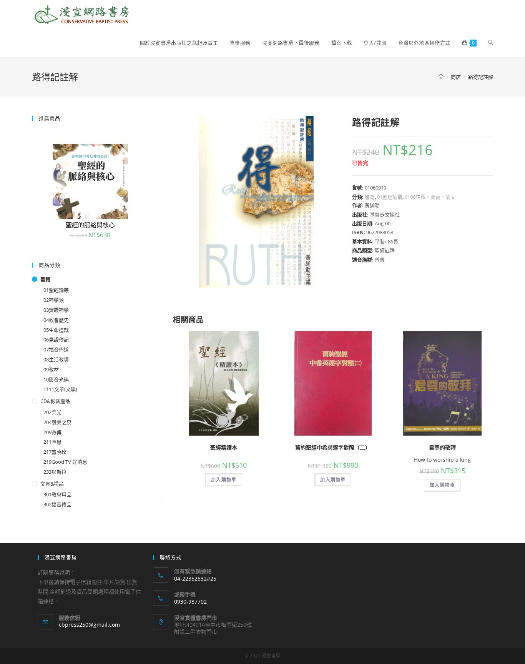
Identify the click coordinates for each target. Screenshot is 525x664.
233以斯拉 (54, 471)
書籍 (370, 196)
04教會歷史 (56, 319)
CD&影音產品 (55, 401)
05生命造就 (56, 329)
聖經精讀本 (223, 447)
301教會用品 (57, 494)
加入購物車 (223, 479)
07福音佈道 (56, 349)
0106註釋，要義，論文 (430, 196)
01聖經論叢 (389, 196)
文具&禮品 (52, 483)
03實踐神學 (56, 309)
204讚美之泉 (57, 422)
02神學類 (53, 299)
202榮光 (52, 412)
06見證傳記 (56, 339)
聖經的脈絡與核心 (90, 225)
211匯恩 (52, 441)
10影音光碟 (56, 379)
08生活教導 (56, 359)
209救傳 (52, 432)
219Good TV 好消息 (65, 461)
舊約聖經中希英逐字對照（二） (332, 447)
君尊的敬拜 (442, 447)
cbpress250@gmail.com (89, 624)
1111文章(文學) (60, 389)
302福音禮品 (57, 504)
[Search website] (490, 42)
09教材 (51, 369)
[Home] (441, 76)
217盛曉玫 (54, 451)
